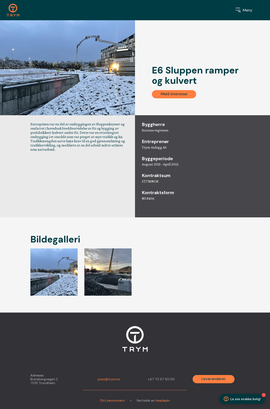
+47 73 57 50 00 (161, 379)
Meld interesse (174, 93)
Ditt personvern (112, 400)
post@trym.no (109, 379)
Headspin (162, 400)
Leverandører (213, 378)
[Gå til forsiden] (15, 10)
